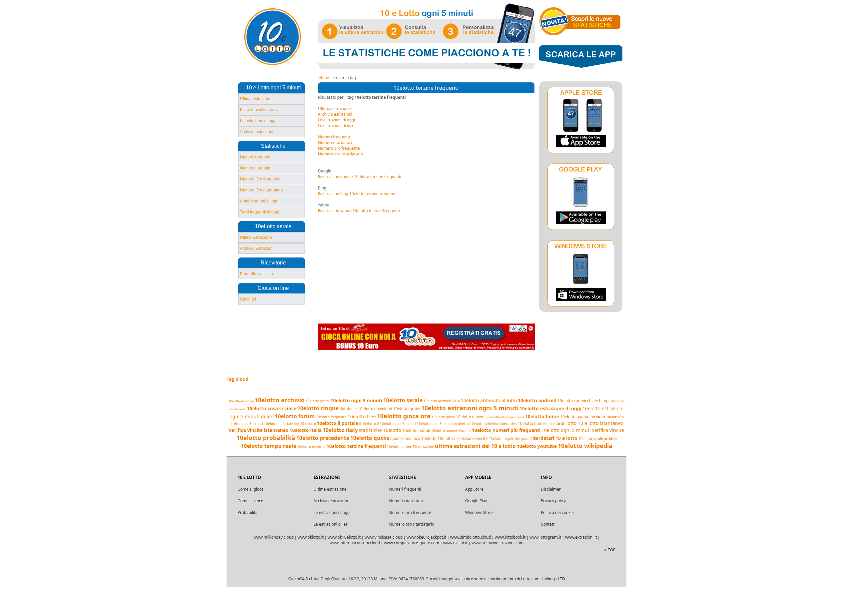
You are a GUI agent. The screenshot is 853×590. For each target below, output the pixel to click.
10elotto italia (306, 430)
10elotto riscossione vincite (462, 438)
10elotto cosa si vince (271, 408)
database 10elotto (356, 409)
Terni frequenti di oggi (259, 212)
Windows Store (479, 512)
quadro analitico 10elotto (413, 438)
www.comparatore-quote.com (411, 543)
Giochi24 (248, 299)
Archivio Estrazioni (257, 248)
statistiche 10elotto (380, 430)
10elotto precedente (322, 438)
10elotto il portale (337, 423)
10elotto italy (340, 430)
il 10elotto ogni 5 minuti (396, 423)
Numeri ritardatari (256, 168)
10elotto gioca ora (403, 416)
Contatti (548, 524)
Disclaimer (551, 489)
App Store (474, 489)
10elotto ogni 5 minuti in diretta (443, 423)
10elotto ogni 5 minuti (356, 400)
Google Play (476, 501)
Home (325, 77)
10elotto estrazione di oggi (550, 408)
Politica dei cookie (557, 512)
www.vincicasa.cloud (384, 537)
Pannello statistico (256, 273)
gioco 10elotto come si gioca (505, 417)
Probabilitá (248, 512)
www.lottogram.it (545, 537)
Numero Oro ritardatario (261, 190)
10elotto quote (369, 438)
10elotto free (362, 416)
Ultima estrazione (256, 98)
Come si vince (250, 501)
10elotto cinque (318, 408)
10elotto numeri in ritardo (541, 423)
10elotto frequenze (331, 417)
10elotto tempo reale (268, 446)
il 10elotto (367, 423)
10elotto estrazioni (241, 401)
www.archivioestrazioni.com (497, 543)
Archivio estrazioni (256, 131)
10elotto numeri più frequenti (506, 430)
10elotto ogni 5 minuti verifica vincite (582, 430)
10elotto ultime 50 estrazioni (410, 446)
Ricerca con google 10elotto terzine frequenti (359, 176)
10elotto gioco (443, 417)
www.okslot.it (455, 543)
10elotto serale (403, 400)
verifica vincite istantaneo (259, 430)
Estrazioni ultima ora (258, 109)
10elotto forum (295, 416)
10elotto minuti (416, 430)
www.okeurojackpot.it (426, 537)
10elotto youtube (537, 446)
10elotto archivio (280, 400)
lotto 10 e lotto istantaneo (594, 423)
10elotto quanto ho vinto (582, 417)
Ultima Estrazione (256, 237)
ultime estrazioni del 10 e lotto (475, 446)
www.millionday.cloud (274, 537)
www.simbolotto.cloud (470, 537)
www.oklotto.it (311, 537)
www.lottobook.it (510, 537)
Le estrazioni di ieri (335, 125)
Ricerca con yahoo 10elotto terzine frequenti (359, 210)
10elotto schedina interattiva (493, 423)
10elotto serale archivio (597, 438)
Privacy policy (553, 501)
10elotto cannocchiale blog (582, 401)
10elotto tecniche (311, 446)
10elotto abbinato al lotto (489, 400)
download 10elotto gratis (397, 409)
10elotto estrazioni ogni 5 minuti (469, 408)
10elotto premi (318, 401)
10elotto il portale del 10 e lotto (290, 423)
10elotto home (542, 416)
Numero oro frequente (339, 148)
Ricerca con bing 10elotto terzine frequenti (357, 193)
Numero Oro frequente (260, 179)
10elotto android (537, 400)
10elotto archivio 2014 (442, 401)
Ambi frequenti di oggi (260, 201)
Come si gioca (251, 489)
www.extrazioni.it (581, 537)
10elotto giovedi (470, 417)
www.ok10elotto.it (344, 537)
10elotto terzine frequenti (356, 446)
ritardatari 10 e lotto (553, 438)
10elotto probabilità (266, 438)
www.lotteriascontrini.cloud (355, 543)
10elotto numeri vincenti (451, 430)
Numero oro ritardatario (340, 154)
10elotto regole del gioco (509, 438)
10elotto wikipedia (585, 446)
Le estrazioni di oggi (258, 120)
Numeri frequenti (255, 157)
